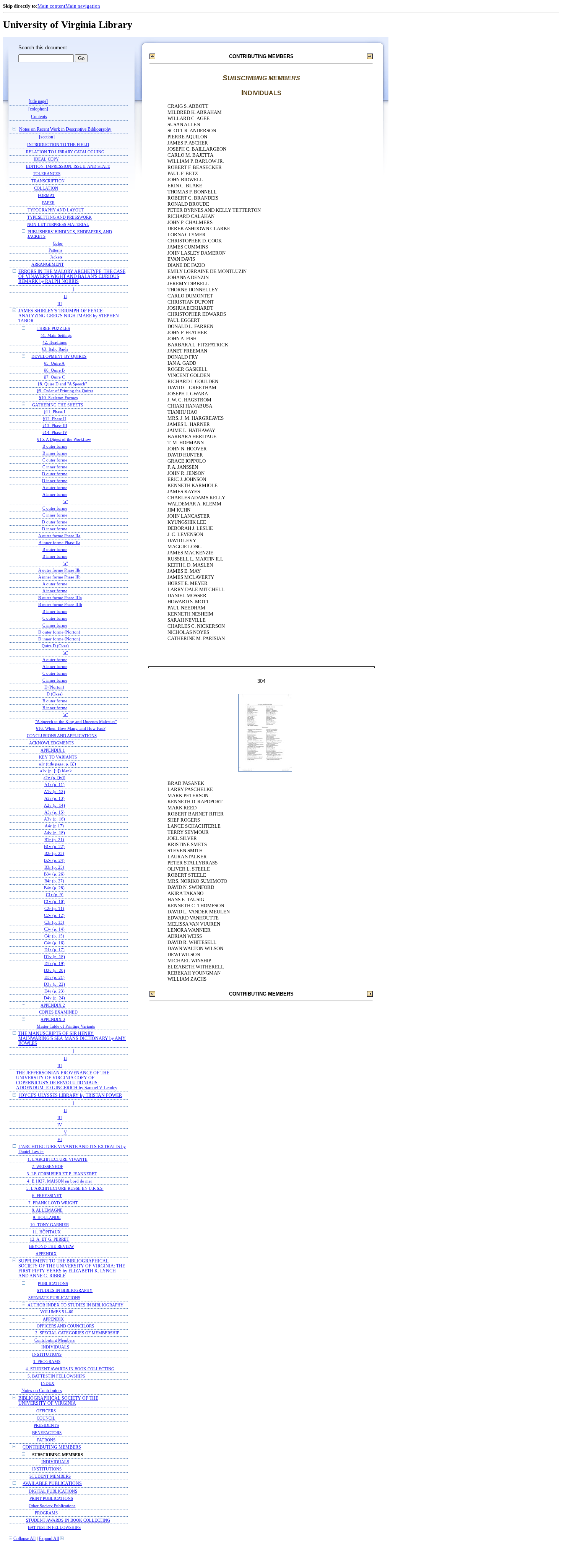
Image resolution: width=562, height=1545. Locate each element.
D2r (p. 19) (54, 964)
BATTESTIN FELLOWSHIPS (54, 1527)
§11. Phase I (54, 412)
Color (58, 243)
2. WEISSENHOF (47, 1166)
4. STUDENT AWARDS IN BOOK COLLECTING (70, 1368)
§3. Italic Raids (55, 349)
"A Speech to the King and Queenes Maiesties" (76, 722)
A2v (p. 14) (54, 805)
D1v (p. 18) (54, 957)
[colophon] (38, 109)
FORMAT (46, 195)
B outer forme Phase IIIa (60, 598)
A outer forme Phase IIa (59, 536)
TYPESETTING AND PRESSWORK (59, 217)
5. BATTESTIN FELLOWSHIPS (56, 1376)
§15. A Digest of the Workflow (64, 439)
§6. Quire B (54, 370)
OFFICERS (46, 1411)
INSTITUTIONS (47, 1354)
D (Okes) (55, 694)
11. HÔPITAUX (46, 1232)
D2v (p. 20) (54, 970)
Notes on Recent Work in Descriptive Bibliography (65, 129)
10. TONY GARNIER (49, 1224)
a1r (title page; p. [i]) (57, 764)
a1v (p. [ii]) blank (56, 771)
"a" (65, 501)
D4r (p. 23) (54, 991)
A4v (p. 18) (54, 833)
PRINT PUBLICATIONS (51, 1498)
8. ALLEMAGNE (47, 1210)
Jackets (56, 257)
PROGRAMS (46, 1513)
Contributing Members (54, 1340)
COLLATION (46, 188)
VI (59, 1139)
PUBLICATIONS (53, 1283)
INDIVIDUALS (55, 1347)
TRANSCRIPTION (48, 181)
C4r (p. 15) (54, 936)
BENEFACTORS (47, 1432)
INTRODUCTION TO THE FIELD (58, 144)
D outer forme (54, 474)
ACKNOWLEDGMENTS (51, 743)
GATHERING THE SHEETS (57, 405)
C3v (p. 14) (54, 929)
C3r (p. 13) (54, 922)
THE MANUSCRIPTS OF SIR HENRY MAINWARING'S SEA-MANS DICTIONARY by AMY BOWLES (72, 1038)
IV (59, 1125)
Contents (39, 116)
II (65, 296)
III (59, 303)
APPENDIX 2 (53, 1005)
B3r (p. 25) (54, 867)
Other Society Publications (52, 1505)
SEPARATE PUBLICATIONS (54, 1297)
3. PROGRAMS (46, 1361)
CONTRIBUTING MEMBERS (52, 1447)
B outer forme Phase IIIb (60, 605)
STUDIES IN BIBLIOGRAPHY (65, 1290)
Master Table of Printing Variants (66, 1026)
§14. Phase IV (54, 433)
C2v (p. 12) (54, 915)
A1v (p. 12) (54, 792)
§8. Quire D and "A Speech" (62, 384)
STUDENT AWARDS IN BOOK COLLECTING (68, 1520)
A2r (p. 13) (54, 798)
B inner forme (54, 453)
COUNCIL (46, 1418)
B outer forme (54, 446)
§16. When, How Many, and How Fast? (71, 728)
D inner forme (54, 481)
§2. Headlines (54, 342)
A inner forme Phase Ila (59, 543)
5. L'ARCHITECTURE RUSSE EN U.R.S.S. (65, 1188)
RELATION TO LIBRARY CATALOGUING (65, 151)
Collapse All (24, 1538)
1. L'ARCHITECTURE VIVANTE (58, 1159)
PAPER (48, 202)
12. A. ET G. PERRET (49, 1239)
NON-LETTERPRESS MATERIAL (58, 224)
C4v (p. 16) (54, 943)
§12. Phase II (54, 419)
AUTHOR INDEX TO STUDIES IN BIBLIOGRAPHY (75, 1305)
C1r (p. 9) (54, 895)
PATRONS (46, 1440)
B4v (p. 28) (54, 888)
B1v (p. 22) (54, 847)
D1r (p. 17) (54, 950)
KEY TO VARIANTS (58, 757)
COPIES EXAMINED (58, 1012)
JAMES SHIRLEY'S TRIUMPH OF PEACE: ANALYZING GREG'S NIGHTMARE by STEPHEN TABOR (68, 316)
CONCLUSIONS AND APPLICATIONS (62, 735)
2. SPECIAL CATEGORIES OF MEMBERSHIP (77, 1333)
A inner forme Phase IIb (59, 577)
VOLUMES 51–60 (56, 1312)
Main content (51, 6)
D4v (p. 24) (54, 998)
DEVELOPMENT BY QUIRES (58, 356)
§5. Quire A (54, 363)
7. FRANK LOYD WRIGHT (53, 1203)
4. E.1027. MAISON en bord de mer (59, 1181)
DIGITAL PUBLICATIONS (53, 1491)
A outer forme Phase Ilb (59, 570)
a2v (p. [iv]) (54, 778)
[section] (47, 137)
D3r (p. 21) (54, 977)
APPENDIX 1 (53, 750)
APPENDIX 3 (53, 1019)
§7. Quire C (54, 377)
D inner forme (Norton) (59, 639)
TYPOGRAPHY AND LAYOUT (56, 210)
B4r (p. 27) (54, 881)
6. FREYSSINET (47, 1195)
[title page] (38, 101)
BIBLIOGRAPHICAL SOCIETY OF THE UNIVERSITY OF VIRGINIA (58, 1401)
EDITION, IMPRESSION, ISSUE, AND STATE (68, 166)
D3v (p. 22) (54, 984)
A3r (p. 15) (54, 812)
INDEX (47, 1383)
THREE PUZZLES (53, 328)
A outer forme (54, 488)
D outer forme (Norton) (59, 632)
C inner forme (54, 467)
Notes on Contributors (41, 1390)
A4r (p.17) (54, 826)
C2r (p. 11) (54, 909)
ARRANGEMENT (47, 264)
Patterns (55, 250)
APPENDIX (46, 1253)
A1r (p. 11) (54, 785)
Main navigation (82, 6)
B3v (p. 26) (54, 874)
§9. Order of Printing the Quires (65, 391)
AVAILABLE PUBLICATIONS (52, 1483)
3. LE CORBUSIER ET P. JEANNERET (62, 1173)
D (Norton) (54, 687)
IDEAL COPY (46, 159)
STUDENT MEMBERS (50, 1476)
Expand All (49, 1538)
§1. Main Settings (56, 335)
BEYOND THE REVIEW (51, 1246)
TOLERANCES (46, 173)
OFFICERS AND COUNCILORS (65, 1326)
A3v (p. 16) (54, 819)
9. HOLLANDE (47, 1217)
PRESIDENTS (46, 1425)
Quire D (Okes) (55, 646)
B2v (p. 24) (54, 860)
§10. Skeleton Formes (58, 398)
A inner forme (54, 494)
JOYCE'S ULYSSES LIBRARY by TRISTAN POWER (70, 1095)
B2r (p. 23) (54, 853)
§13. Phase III (54, 426)
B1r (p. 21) (54, 840)
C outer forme (54, 460)
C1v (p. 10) (54, 902)
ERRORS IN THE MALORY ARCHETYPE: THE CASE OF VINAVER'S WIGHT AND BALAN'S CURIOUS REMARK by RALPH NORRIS (71, 276)
